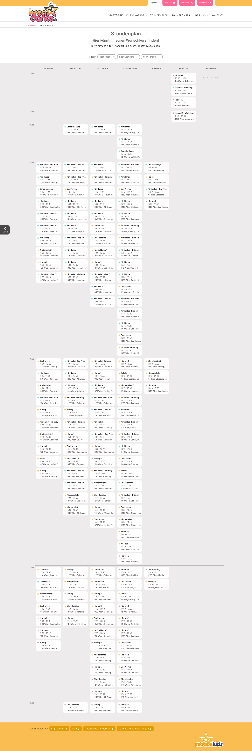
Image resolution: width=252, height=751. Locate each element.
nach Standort (126, 56)
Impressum (58, 728)
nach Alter (104, 56)
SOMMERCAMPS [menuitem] (181, 15)
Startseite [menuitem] (115, 15)
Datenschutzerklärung (98, 728)
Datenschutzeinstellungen (133, 728)
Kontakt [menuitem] (217, 15)
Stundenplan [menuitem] (159, 15)
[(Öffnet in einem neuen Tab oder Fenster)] (209, 739)
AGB (75, 728)
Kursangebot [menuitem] (135, 15)
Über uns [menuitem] (200, 15)
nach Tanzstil (149, 56)
